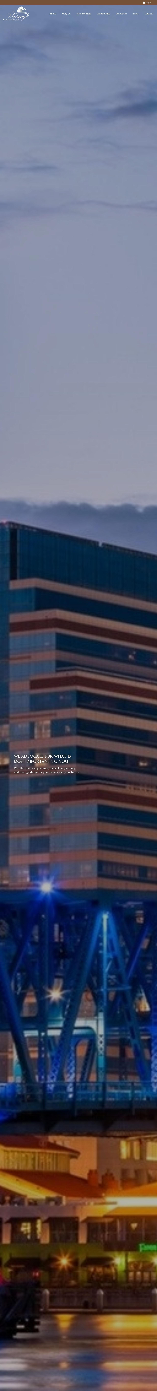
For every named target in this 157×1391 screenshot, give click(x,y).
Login (148, 2)
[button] (52, 13)
